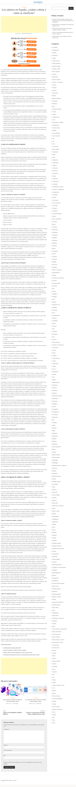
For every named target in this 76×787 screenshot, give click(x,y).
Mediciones (54, 444)
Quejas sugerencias (56, 572)
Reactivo (54, 575)
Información (55, 398)
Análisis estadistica (56, 63)
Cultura (54, 216)
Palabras (54, 524)
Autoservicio (55, 93)
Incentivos (54, 387)
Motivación (54, 473)
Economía (54, 256)
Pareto (53, 527)
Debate (53, 224)
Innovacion (54, 401)
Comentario (6, 729)
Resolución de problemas (57, 602)
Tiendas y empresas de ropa (58, 685)
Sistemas (54, 623)
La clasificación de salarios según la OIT (12, 647)
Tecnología (54, 666)
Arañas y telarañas (56, 79)
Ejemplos (54, 261)
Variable (54, 704)
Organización (55, 521)
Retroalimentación (56, 604)
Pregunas (54, 537)
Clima (53, 157)
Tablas (53, 655)
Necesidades (55, 484)
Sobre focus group (56, 634)
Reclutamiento (55, 578)
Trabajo (24, 7)
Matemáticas (55, 436)
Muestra (54, 478)
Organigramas (55, 519)
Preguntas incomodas (57, 545)
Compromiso (55, 178)
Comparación (55, 173)
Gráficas (54, 366)
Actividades (54, 47)
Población (54, 535)
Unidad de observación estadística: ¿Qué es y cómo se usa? (62, 37)
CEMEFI (54, 130)
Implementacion (55, 382)
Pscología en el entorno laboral (59, 567)
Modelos (54, 470)
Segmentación (55, 612)
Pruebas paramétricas (57, 564)
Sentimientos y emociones (58, 618)
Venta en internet (56, 706)
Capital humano (55, 125)
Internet (54, 406)
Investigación (55, 409)
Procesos (54, 551)
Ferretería (54, 326)
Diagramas (54, 237)
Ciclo (53, 143)
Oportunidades (55, 516)
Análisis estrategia (56, 66)
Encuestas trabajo (56, 283)
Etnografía (54, 307)
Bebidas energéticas (56, 98)
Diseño (53, 248)
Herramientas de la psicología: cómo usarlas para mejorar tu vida (63, 25)
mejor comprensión (56, 446)
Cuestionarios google (56, 213)
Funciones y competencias (58, 344)
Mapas (53, 430)
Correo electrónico (8, 750)
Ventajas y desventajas (57, 709)
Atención (54, 85)
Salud (53, 610)
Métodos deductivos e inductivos (59, 465)
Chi (53, 141)
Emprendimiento (56, 272)
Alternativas (55, 55)
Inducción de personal (57, 395)
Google (54, 361)
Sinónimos (54, 621)
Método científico (56, 454)
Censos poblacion (56, 133)
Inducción (54, 393)
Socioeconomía (55, 645)
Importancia (55, 385)
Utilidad (54, 701)
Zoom (53, 722)
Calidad (54, 114)
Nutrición (54, 497)
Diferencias (54, 240)
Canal (53, 119)
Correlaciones (55, 200)
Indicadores (54, 390)
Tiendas (54, 682)
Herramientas (55, 371)
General (54, 350)
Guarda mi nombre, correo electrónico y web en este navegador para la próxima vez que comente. (23, 763)
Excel (53, 312)
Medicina (54, 438)
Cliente (53, 154)
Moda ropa (54, 468)
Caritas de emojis (56, 127)
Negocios (54, 489)
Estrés (53, 299)
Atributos (54, 87)
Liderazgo (54, 422)
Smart (53, 626)
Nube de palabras (56, 495)
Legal (10, 780)
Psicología (54, 570)
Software (54, 650)
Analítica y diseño (56, 68)
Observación (55, 503)
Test (53, 677)
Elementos (54, 267)
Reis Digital (16, 703)
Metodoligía (55, 460)
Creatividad (54, 205)
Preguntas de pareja (56, 543)
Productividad (55, 554)
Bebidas (54, 95)
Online (53, 508)
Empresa (54, 275)
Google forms (55, 363)
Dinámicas (54, 243)
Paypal (53, 529)
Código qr (54, 165)
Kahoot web (55, 417)
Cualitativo (54, 208)
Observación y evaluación (58, 505)
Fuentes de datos (56, 342)
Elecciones (54, 264)
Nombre (6, 745)
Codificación (55, 160)
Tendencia (54, 671)
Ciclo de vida (55, 146)
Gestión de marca (56, 358)
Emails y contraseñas (56, 269)
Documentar (55, 251)
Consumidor (55, 194)
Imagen (54, 379)
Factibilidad (54, 320)
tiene (53, 687)
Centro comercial (56, 135)
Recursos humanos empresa (58, 583)
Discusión (54, 245)
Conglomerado (55, 192)
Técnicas (54, 663)
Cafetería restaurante (56, 109)
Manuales (54, 428)
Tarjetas (54, 658)
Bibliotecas (54, 103)
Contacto (54, 197)
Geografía (54, 355)
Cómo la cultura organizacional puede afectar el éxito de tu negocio (62, 33)
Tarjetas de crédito (56, 661)
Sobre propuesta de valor (57, 642)
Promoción (54, 556)
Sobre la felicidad (56, 637)
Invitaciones (55, 414)
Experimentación (56, 315)
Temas (53, 669)
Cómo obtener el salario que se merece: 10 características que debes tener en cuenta (21, 654)
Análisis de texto (56, 60)
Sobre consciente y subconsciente (59, 629)
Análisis (54, 58)
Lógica (53, 425)
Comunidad (54, 184)
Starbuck (54, 653)
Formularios (55, 334)
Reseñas (54, 599)
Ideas (53, 377)
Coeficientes (55, 168)
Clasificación (55, 152)
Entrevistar (54, 286)
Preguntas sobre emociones (58, 548)
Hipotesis (54, 374)
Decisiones (54, 227)
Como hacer (55, 170)
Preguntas (54, 540)
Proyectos (54, 562)
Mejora (53, 449)
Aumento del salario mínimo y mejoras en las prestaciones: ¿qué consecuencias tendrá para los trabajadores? (62, 21)
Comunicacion (55, 181)
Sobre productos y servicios (58, 639)
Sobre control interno (57, 631)
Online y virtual (55, 511)
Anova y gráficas (56, 71)
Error (53, 288)
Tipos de (54, 690)
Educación (54, 259)
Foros (53, 336)
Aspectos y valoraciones (57, 82)
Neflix (53, 487)
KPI (53, 420)
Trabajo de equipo (56, 696)
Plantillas (54, 532)
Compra (54, 176)
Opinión (54, 513)
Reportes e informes (56, 596)
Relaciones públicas (56, 594)
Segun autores (55, 615)
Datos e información (56, 219)
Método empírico (56, 457)
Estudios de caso (56, 304)
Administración (55, 50)
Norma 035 (54, 492)
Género (54, 353)
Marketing (54, 433)
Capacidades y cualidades (57, 122)
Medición (54, 441)
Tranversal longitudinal (57, 698)
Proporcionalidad (56, 559)
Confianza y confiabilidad (58, 189)
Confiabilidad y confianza (58, 186)
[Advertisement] (24, 24)
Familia (54, 323)
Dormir (54, 253)
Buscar (71, 8)
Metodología (55, 462)
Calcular (54, 111)
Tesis (53, 674)
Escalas (54, 291)
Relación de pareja (56, 588)
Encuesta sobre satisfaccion (58, 277)
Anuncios (54, 74)
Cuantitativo (55, 210)
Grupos (54, 369)
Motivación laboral (56, 476)
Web (5, 755)
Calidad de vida (55, 117)
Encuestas (54, 280)
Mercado (54, 452)
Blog (53, 106)
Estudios (54, 302)
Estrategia (54, 296)
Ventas (53, 712)
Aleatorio (54, 52)
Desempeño (54, 235)
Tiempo (54, 679)
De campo (54, 221)
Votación (54, 714)
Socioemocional (55, 647)
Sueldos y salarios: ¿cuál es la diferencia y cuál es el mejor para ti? (17, 652)
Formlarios (54, 331)
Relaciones (54, 591)
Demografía (54, 232)
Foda (53, 328)
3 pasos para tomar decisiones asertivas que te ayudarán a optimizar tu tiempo (62, 29)
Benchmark (54, 101)
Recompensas (55, 580)
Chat (53, 138)
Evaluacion (54, 310)
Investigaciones (55, 411)
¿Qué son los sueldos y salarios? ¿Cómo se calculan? (14, 650)
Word (53, 720)
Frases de (54, 339)
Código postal (55, 162)
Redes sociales (55, 586)
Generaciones (55, 347)
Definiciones (55, 229)
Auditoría (54, 90)
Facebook (54, 318)
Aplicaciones (55, 76)
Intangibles (54, 403)
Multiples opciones (56, 481)
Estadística (54, 294)
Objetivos (54, 500)
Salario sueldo (55, 607)
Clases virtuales (55, 149)
